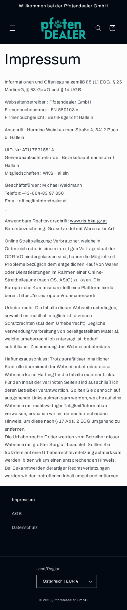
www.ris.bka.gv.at (88, 221)
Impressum (23, 499)
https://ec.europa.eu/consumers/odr (57, 295)
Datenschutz (25, 527)
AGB (17, 513)
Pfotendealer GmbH (71, 600)
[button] (12, 28)
